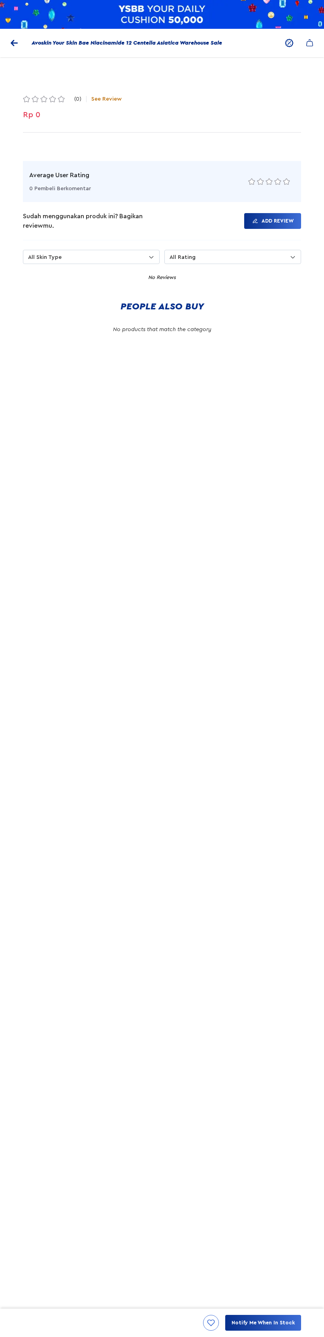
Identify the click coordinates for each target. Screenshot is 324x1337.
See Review (106, 99)
